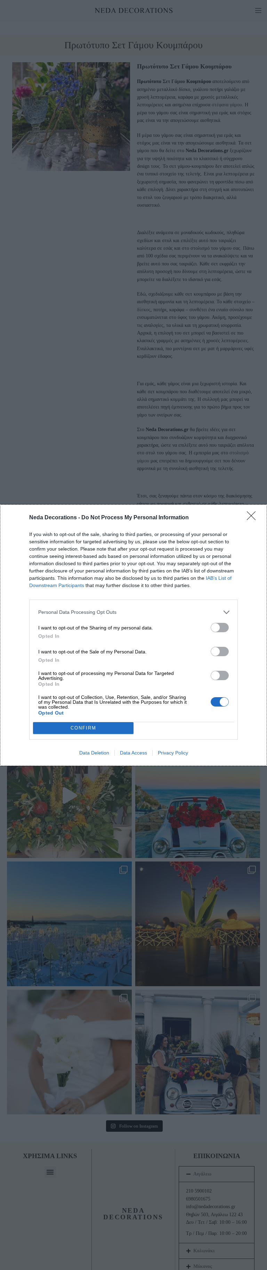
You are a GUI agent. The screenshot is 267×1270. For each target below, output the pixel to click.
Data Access (133, 753)
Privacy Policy (173, 753)
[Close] (253, 518)
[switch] (220, 627)
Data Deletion (94, 753)
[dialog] (133, 635)
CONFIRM (83, 728)
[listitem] (133, 612)
